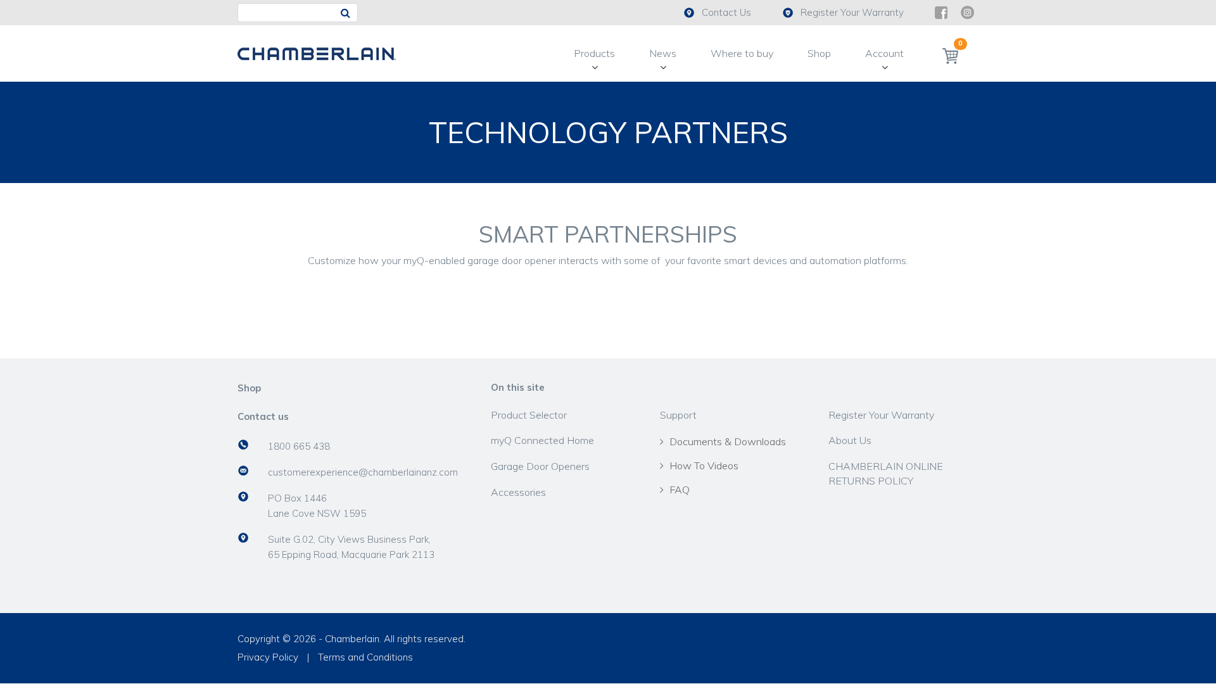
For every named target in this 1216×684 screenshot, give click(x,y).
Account (884, 53)
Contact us (263, 416)
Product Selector (529, 414)
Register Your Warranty (852, 12)
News (662, 53)
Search (348, 13)
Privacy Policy (268, 657)
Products (594, 53)
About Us (849, 440)
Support (678, 414)
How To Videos (703, 465)
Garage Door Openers (540, 466)
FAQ (679, 489)
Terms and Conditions (365, 657)
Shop (819, 53)
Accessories (518, 492)
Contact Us (726, 12)
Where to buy (742, 53)
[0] (950, 55)
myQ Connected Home (542, 440)
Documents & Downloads (727, 441)
